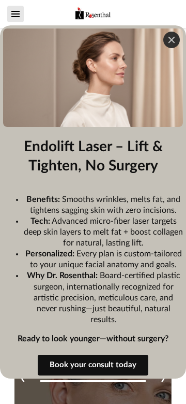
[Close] (171, 40)
